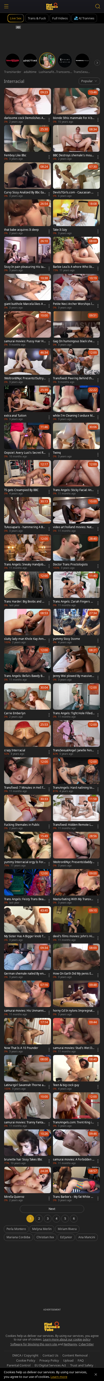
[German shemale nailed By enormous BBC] (27, 961)
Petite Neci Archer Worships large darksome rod (74, 304)
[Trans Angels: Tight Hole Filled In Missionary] (76, 700)
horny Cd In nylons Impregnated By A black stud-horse (73, 1010)
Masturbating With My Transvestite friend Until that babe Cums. (73, 899)
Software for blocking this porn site (34, 1344)
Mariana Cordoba (18, 1237)
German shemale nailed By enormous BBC (24, 973)
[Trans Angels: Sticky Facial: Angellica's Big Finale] (76, 477)
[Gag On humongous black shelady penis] (76, 328)
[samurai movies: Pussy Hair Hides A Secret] (27, 328)
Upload (68, 1360)
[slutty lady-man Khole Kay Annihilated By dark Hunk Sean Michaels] (27, 626)
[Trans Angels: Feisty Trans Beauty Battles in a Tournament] (27, 886)
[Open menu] (6, 6)
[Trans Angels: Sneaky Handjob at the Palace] (27, 552)
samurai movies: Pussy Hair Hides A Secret (24, 341)
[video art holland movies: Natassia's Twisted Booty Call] (76, 514)
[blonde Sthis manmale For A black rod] (76, 105)
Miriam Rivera (67, 1229)
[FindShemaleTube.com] (52, 6)
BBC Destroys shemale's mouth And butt (73, 155)
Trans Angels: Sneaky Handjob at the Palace (24, 564)
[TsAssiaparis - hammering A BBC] (27, 514)
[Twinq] (76, 440)
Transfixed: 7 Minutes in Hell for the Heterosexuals (24, 787)
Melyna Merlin (42, 1229)
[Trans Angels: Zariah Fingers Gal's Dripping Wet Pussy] (76, 589)
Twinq (57, 452)
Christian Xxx (45, 1237)
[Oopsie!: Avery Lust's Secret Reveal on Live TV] (27, 440)
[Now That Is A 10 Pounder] (27, 1035)
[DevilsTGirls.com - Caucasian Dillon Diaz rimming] (76, 180)
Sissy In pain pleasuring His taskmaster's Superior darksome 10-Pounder (25, 267)
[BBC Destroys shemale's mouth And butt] (76, 142)
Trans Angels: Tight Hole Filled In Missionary (73, 713)
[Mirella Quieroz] (27, 1184)
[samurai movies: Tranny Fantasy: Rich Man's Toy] (27, 1109)
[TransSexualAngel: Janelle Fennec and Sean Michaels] (76, 737)
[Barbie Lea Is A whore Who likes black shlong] (76, 254)
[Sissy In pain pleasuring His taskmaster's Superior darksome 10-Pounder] (27, 254)
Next (52, 1209)
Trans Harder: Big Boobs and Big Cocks (24, 601)
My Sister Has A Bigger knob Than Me (24, 936)
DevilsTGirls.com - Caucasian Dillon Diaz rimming (74, 192)
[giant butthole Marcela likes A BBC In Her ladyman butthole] (27, 291)
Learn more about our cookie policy (66, 1339)
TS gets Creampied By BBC (21, 490)
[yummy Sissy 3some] (76, 626)
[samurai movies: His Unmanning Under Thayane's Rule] (27, 998)
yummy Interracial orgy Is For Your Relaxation (25, 862)
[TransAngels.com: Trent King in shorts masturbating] (76, 1109)
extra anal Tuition (15, 415)
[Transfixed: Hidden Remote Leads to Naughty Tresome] (76, 812)
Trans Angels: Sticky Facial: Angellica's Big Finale (73, 490)
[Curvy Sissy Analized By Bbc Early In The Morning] (27, 180)
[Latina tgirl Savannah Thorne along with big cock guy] (27, 1072)
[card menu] (49, 120)
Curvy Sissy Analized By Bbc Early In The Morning (24, 192)
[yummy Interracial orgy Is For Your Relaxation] (27, 849)
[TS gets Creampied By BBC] (27, 477)
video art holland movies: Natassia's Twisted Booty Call (73, 527)
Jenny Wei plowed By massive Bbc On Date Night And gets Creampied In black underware (74, 676)
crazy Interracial (14, 750)
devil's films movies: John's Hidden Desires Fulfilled (73, 936)
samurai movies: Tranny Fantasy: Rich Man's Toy (24, 1122)
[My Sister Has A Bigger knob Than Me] (27, 923)
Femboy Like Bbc (15, 155)
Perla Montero (16, 1229)
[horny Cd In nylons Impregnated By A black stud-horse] (76, 998)
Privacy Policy (49, 1360)
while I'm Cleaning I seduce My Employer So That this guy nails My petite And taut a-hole (73, 415)
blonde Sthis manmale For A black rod (73, 118)
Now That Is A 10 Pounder (21, 1048)
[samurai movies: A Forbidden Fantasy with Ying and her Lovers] (76, 1147)
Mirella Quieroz (14, 1196)
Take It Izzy (60, 229)
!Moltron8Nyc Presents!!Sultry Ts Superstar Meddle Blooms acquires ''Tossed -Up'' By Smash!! (25, 378)
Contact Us (50, 1355)
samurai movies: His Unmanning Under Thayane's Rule (24, 1010)
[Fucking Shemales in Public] (27, 812)
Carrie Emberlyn (14, 713)
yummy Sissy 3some (66, 639)
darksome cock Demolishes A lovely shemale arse (24, 118)
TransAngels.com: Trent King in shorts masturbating (73, 1122)
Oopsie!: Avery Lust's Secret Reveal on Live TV (24, 452)
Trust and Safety (81, 1365)
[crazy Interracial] (27, 737)
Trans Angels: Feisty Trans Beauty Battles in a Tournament (24, 899)
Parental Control (18, 1365)
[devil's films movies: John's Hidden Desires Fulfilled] (76, 923)
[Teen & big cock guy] (76, 1072)
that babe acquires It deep (21, 229)
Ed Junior (66, 1237)
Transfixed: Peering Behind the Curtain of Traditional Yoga (73, 378)
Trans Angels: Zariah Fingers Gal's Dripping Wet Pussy (73, 601)
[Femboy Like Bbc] (27, 142)
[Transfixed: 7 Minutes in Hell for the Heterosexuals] (27, 775)
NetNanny (70, 1344)
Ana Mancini (86, 1237)
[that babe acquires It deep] (27, 217)
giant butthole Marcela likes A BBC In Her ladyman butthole (24, 304)
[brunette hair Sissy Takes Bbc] (27, 1147)
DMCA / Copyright (25, 1355)
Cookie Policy (25, 1360)
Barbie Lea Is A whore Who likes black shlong (73, 267)
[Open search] (97, 6)
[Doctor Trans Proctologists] (76, 552)
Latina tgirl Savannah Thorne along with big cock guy (25, 1085)
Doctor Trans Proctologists (70, 564)
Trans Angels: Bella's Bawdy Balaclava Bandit (24, 676)
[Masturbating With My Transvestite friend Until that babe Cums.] (76, 886)
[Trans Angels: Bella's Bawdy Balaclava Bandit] (27, 663)
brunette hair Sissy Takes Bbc (23, 1159)
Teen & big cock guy (66, 1085)
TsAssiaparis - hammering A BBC (24, 527)
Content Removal (75, 1355)
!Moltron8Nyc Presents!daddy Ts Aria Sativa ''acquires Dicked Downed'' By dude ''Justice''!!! (73, 862)
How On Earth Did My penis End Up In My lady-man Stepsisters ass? (73, 973)
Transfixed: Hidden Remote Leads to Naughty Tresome (73, 824)
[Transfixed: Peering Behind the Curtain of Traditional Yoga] (76, 365)
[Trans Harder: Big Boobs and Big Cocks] (27, 589)
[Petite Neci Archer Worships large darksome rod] (76, 291)
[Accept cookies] (95, 1374)
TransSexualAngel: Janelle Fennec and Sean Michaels (73, 750)
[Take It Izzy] (76, 217)
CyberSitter (86, 1344)
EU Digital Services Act (50, 1365)
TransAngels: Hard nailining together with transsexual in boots (73, 787)
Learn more (59, 1376)
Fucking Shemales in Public (22, 824)
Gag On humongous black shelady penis (74, 341)
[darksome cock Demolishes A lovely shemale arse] (27, 105)
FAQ (81, 1360)
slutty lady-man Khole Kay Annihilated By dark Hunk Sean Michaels (24, 639)
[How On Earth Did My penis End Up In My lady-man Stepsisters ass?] (76, 961)
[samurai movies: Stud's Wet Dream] (76, 1035)
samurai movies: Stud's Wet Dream (73, 1048)
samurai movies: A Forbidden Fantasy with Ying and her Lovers (73, 1159)
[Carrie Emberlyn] (27, 700)
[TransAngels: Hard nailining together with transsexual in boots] (76, 775)
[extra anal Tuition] (27, 403)
